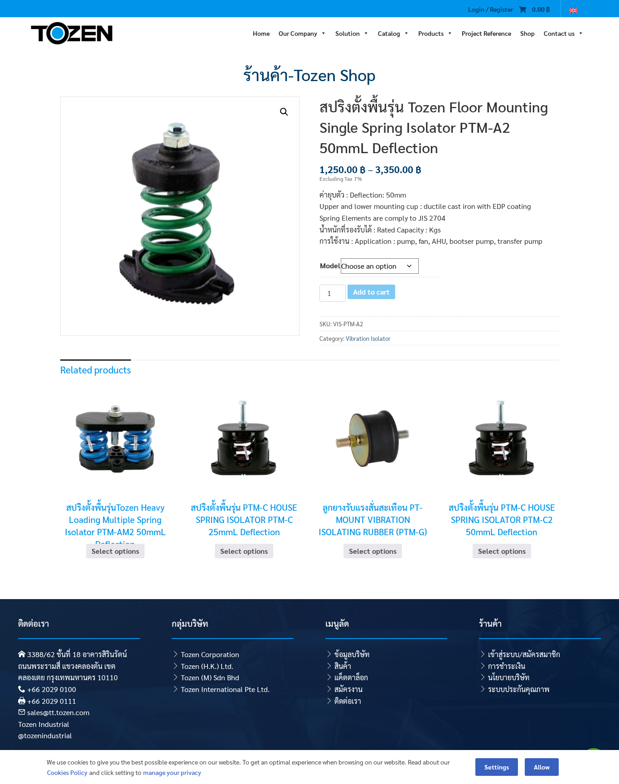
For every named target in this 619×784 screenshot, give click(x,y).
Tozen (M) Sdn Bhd (210, 677)
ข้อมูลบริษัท (352, 654)
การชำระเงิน (506, 666)
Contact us (559, 32)
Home (261, 32)
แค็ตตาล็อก (351, 677)
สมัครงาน (348, 689)
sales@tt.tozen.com (58, 712)
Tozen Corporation (210, 654)
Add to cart (371, 291)
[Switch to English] (573, 10)
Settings (496, 767)
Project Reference (486, 32)
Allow (542, 767)
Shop (527, 32)
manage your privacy (172, 772)
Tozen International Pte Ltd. (225, 689)
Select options (115, 551)
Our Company (298, 32)
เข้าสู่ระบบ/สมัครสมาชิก (524, 654)
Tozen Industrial (43, 724)
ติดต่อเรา (347, 701)
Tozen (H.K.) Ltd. (207, 666)
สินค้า (342, 666)
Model (330, 265)
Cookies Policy (67, 772)
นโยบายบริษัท (509, 677)
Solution (347, 32)
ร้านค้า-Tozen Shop (309, 74)
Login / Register (490, 9)
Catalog (389, 32)
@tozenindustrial (45, 735)
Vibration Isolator (368, 338)
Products (431, 32)
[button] (284, 112)
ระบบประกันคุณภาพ (519, 689)
